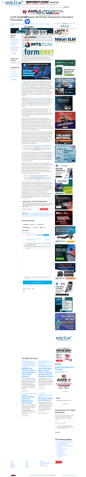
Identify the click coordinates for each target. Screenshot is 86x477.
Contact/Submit (59, 7)
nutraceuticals (29, 215)
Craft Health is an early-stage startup (37, 98)
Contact (27, 467)
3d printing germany (34, 214)
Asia (26, 362)
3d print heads (31, 213)
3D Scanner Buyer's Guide (63, 443)
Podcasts (32, 7)
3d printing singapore (45, 214)
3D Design (13, 69)
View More (13, 79)
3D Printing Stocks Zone (62, 454)
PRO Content (35, 4)
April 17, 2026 (25, 415)
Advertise (42, 4)
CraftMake (43, 102)
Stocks (28, 366)
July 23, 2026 (25, 390)
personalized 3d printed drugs (39, 215)
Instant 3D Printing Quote (51, 4)
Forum (26, 464)
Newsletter (42, 7)
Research (27, 7)
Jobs (47, 7)
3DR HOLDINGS (40, 475)
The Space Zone (61, 453)
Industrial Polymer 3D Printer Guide (65, 446)
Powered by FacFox (26, 232)
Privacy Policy (65, 475)
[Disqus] (37, 310)
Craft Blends (42, 99)
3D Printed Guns (14, 76)
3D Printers (24, 393)
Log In (24, 1)
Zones (22, 7)
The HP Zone (60, 450)
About (53, 7)
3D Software (45, 362)
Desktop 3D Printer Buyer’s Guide (64, 441)
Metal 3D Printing (29, 365)
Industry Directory (44, 465)
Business (29, 362)
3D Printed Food (14, 74)
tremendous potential (26, 84)
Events (12, 464)
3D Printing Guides (63, 439)
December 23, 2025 (42, 413)
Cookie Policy (72, 475)
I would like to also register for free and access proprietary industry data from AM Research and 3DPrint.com (65, 427)
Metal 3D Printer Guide (62, 444)
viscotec (49, 215)
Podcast (27, 461)
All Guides (59, 456)
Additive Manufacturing (45, 463)
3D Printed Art (14, 72)
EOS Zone (59, 447)
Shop (50, 7)
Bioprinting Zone (61, 451)
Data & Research (27, 4)
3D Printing (24, 361)
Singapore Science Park (32, 192)
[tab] (26, 224)
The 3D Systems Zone (62, 448)
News (19, 7)
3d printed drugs (39, 213)
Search (66, 6)
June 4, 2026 (41, 388)
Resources (37, 7)
